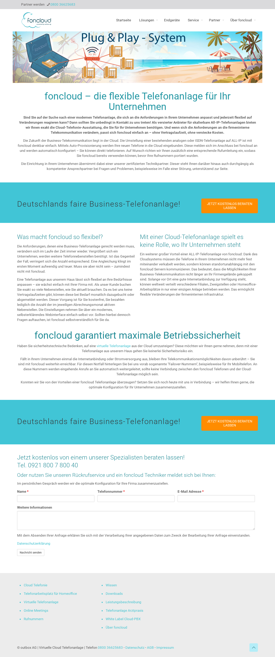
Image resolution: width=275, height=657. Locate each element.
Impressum (165, 648)
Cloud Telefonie (35, 585)
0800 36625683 (62, 4)
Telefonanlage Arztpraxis (124, 610)
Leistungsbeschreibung (123, 602)
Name (23, 491)
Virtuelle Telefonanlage (41, 602)
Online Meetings (36, 610)
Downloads (114, 594)
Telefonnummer (111, 491)
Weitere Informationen (34, 507)
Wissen (111, 585)
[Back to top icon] (253, 647)
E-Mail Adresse (191, 491)
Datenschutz (135, 648)
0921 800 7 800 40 (53, 465)
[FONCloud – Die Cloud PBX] (36, 20)
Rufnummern (33, 619)
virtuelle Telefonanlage (114, 346)
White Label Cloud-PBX (123, 619)
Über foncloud (116, 627)
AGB (150, 648)
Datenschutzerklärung (33, 543)
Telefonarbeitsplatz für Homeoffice (50, 594)
